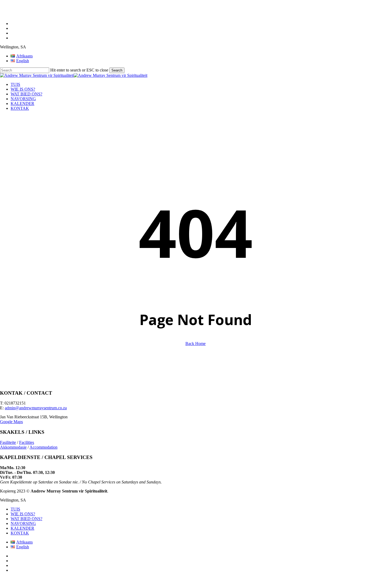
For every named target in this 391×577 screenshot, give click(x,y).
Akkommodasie (13, 447)
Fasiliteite (8, 442)
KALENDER (22, 528)
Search (116, 70)
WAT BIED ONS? (26, 518)
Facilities (26, 442)
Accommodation (43, 447)
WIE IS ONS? (23, 514)
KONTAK (20, 533)
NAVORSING (23, 523)
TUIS (15, 509)
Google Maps (11, 421)
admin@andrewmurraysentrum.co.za (36, 408)
